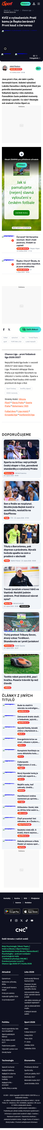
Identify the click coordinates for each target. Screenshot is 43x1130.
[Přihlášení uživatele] (34, 3)
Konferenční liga (27, 415)
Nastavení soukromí (13, 1116)
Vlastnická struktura (28, 1116)
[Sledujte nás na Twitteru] (21, 920)
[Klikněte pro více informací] (5, 48)
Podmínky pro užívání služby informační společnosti (21, 1111)
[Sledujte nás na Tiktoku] (27, 920)
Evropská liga (11, 415)
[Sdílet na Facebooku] (4, 329)
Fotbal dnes (10, 411)
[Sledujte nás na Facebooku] (11, 920)
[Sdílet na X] (9, 329)
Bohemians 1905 (20, 406)
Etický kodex (10, 1122)
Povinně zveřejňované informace (26, 1122)
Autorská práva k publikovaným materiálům (21, 1108)
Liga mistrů (23, 411)
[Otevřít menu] (38, 3)
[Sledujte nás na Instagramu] (16, 920)
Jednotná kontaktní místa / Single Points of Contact (21, 1119)
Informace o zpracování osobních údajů (17, 1114)
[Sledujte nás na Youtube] (32, 920)
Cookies (35, 1114)
